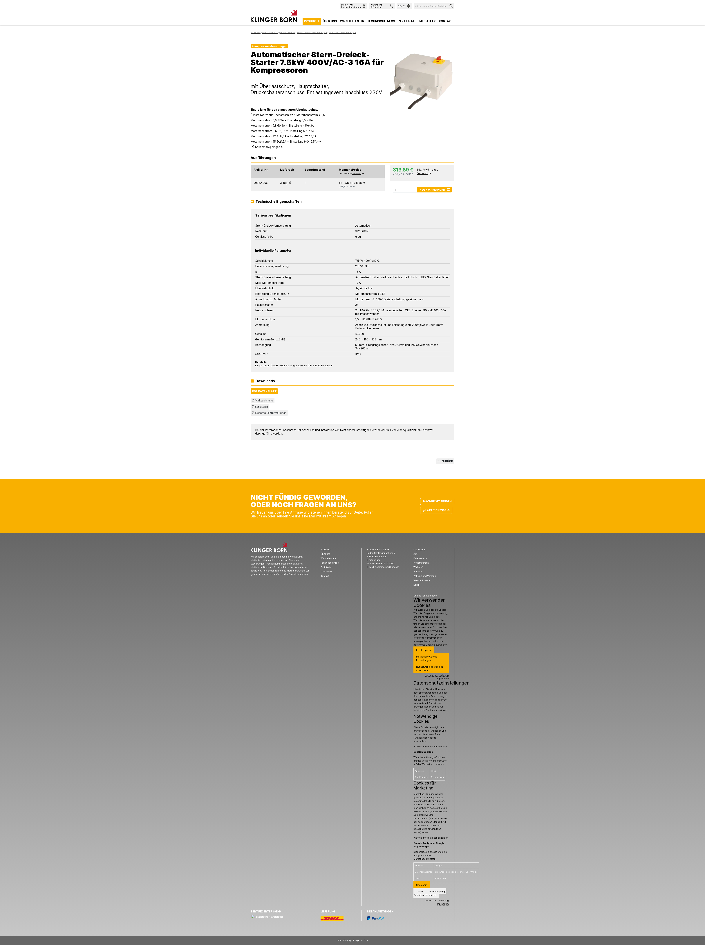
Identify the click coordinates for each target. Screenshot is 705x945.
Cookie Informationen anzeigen (431, 746)
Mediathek (427, 21)
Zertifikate (407, 21)
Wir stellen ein (352, 21)
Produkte (312, 21)
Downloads (265, 381)
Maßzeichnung (264, 400)
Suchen (451, 6)
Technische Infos (381, 21)
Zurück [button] (420, 891)
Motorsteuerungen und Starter (278, 32)
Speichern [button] (421, 885)
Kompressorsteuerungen (342, 32)
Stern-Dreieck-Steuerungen (312, 32)
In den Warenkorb (432, 189)
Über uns (330, 21)
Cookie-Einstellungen (425, 595)
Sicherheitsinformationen (270, 412)
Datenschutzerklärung (437, 675)
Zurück (447, 461)
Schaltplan (261, 406)
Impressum (443, 678)
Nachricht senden (437, 501)
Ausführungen (263, 158)
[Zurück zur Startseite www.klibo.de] (274, 17)
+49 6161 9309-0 (438, 510)
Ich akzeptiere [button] (424, 650)
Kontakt (446, 21)
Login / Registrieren (351, 5)
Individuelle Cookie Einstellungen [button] (426, 658)
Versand (356, 173)
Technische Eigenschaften (279, 202)
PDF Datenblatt (264, 391)
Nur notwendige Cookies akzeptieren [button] (429, 668)
